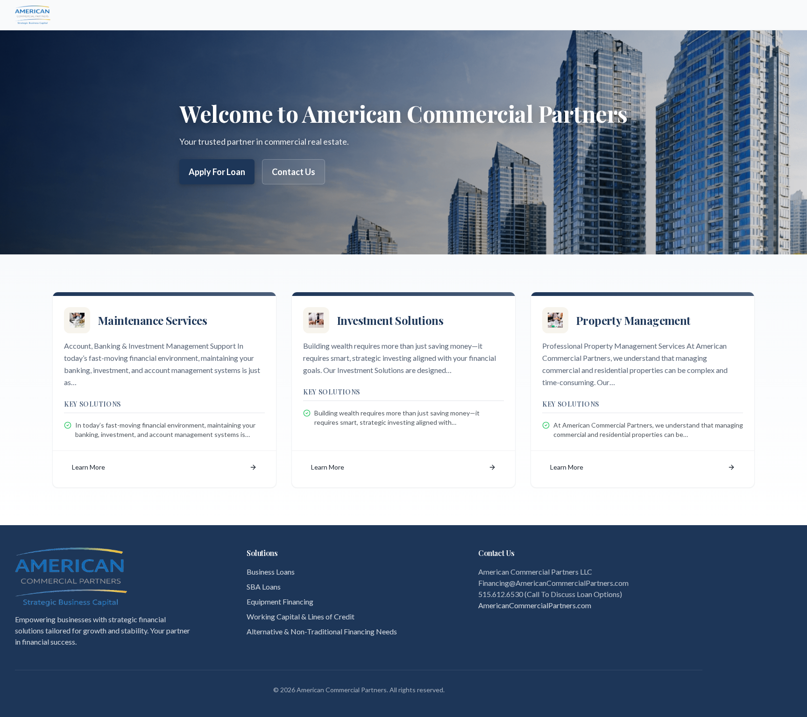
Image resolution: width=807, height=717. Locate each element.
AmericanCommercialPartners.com (534, 605)
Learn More (88, 467)
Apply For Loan (217, 172)
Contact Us (293, 172)
